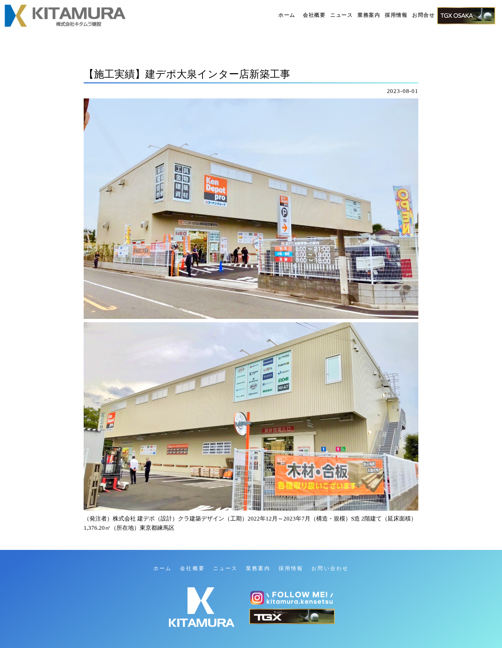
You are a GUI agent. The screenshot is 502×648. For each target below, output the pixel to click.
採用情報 (396, 15)
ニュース (341, 15)
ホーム (286, 15)
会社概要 (314, 15)
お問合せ (423, 15)
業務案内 (369, 15)
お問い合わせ (329, 568)
